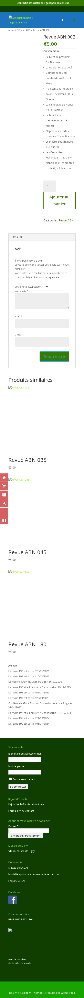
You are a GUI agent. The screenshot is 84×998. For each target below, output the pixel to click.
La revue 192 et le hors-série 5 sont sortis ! (32, 713)
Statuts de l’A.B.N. (18, 867)
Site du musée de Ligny (21, 851)
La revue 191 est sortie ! (22, 718)
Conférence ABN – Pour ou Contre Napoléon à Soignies (40, 703)
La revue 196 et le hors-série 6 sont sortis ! (32, 687)
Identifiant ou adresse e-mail (24, 753)
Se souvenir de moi (24, 779)
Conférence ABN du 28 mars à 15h (28, 681)
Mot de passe (16, 766)
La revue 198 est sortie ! (22, 671)
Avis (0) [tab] (17, 237)
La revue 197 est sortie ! (22, 676)
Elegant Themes (31, 993)
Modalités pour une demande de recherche (33, 874)
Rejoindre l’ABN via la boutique (26, 804)
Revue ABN (24, 30)
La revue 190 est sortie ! (22, 723)
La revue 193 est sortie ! (22, 698)
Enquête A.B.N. (16, 881)
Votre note (21, 286)
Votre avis (21, 291)
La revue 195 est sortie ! (22, 692)
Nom (18, 316)
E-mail (19, 335)
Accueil (12, 30)
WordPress (68, 993)
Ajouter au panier (59, 200)
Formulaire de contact (21, 811)
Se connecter (18, 786)
